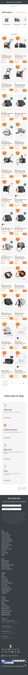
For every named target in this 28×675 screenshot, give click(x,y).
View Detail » (7, 417)
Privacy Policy (16, 521)
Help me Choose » (21, 12)
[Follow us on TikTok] (15, 651)
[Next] (23, 383)
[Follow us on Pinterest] (9, 651)
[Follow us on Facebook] (3, 651)
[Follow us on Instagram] (6, 651)
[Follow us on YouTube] (12, 651)
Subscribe (23, 505)
